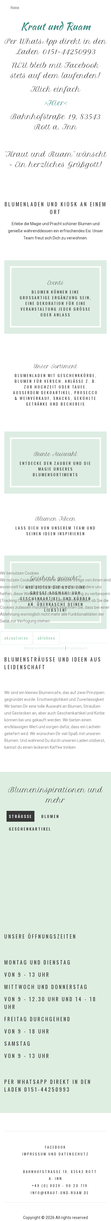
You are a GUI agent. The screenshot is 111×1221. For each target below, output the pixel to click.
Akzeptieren (16, 638)
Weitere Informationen (44, 648)
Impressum (77, 648)
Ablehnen (46, 638)
